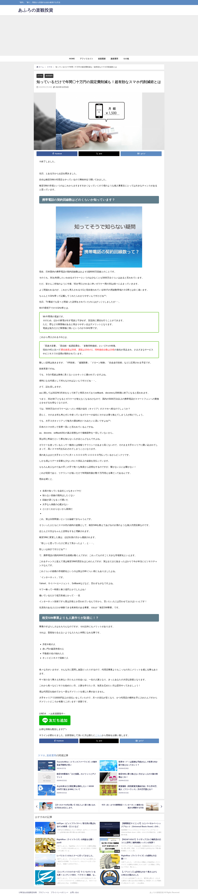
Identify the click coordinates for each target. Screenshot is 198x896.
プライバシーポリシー (59, 892)
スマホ (40, 76)
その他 (126, 59)
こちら (98, 735)
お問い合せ (74, 892)
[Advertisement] (99, 35)
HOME (72, 59)
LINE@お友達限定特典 (28, 892)
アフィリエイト (86, 59)
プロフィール (44, 892)
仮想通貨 (102, 59)
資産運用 (114, 59)
